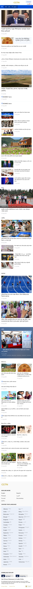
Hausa (6, 546)
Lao (21, 509)
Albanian (7, 509)
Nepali (22, 519)
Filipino (7, 535)
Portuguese (24, 527)
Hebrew (6, 548)
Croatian (7, 525)
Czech (6, 527)
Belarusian (8, 514)
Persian (22, 522)
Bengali (6, 517)
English (3, 493)
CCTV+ (3, 500)
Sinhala (22, 540)
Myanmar (24, 517)
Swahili (23, 546)
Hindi (5, 551)
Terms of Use (12, 586)
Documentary (19, 498)
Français (3, 495)
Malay (23, 511)
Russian (23, 535)
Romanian (23, 532)
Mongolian (23, 514)
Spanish (23, 543)
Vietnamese (24, 562)
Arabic (6, 511)
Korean (7, 564)
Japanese (7, 562)
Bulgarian (8, 519)
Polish (22, 525)
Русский (3, 498)
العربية (18, 495)
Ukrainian (24, 556)
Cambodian (7, 522)
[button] (4, 206)
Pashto (22, 530)
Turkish (22, 554)
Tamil (21, 548)
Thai (21, 551)
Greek (7, 543)
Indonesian (9, 556)
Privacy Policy (4, 586)
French (7, 538)
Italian (6, 559)
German (7, 540)
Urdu (21, 559)
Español (18, 493)
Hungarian (7, 554)
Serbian (22, 538)
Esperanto (8, 532)
